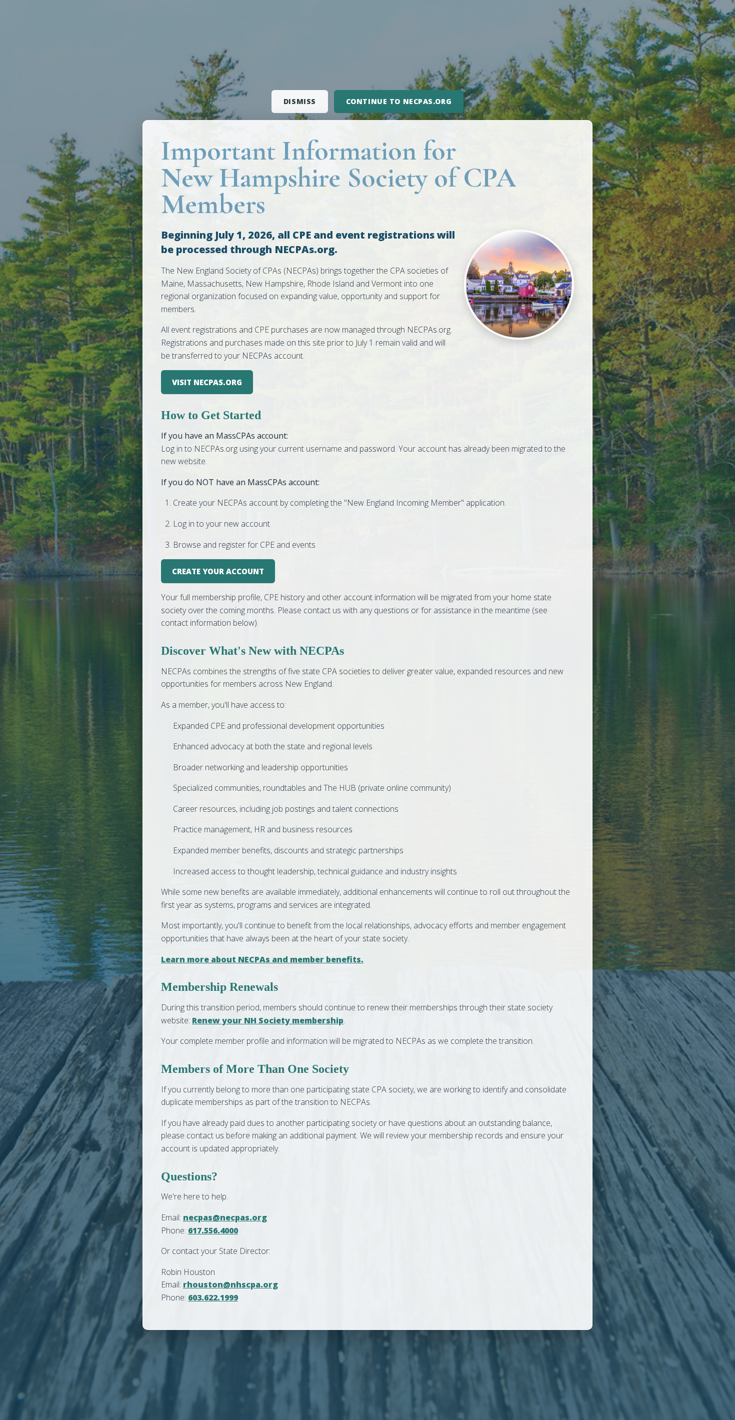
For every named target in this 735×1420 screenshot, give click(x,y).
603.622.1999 (213, 1297)
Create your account (218, 571)
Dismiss (300, 101)
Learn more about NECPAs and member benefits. (262, 959)
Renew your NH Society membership (268, 1020)
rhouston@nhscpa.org (230, 1284)
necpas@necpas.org (225, 1217)
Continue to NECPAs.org (399, 101)
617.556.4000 (213, 1230)
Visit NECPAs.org (207, 382)
